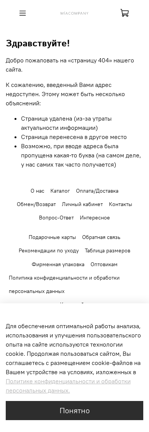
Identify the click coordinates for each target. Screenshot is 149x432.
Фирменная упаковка (58, 264)
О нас (37, 190)
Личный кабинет (82, 204)
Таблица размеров (107, 250)
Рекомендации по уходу (49, 250)
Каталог (60, 190)
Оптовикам (104, 264)
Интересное (95, 217)
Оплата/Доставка (97, 190)
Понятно (75, 410)
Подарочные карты (52, 237)
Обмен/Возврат (36, 204)
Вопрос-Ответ (56, 217)
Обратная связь (101, 237)
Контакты (120, 204)
